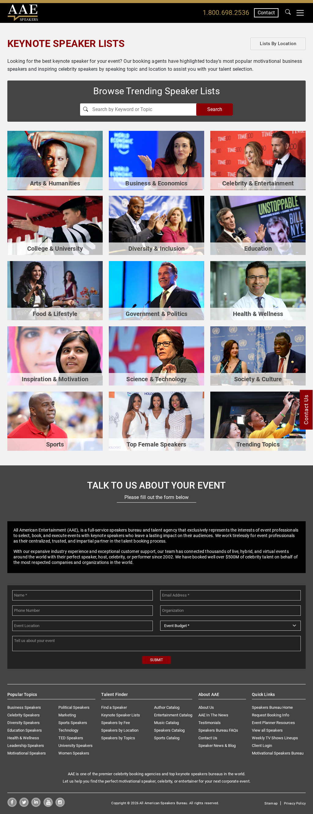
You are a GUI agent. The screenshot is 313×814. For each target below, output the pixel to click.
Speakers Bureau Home (272, 707)
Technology (68, 730)
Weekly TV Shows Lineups (275, 738)
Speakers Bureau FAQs (218, 730)
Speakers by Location (119, 730)
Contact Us (207, 738)
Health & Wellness (23, 738)
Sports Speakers (72, 722)
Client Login (262, 745)
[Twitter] (24, 805)
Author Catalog (166, 707)
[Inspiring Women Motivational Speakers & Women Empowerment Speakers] (156, 421)
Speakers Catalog (169, 730)
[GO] (288, 13)
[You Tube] (48, 805)
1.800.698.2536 (226, 12)
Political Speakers (74, 707)
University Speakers (75, 745)
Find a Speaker (114, 707)
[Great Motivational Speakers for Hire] (55, 356)
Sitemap (271, 803)
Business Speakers (24, 707)
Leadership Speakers (25, 745)
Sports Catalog (166, 738)
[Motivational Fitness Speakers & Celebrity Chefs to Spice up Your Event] (55, 290)
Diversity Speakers (23, 722)
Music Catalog (166, 722)
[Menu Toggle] (300, 12)
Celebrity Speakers (23, 715)
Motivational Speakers (26, 753)
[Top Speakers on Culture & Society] (258, 356)
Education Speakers (24, 730)
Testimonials (209, 722)
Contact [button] (266, 13)
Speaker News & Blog (217, 745)
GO (288, 13)
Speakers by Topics (118, 738)
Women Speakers (73, 753)
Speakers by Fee (115, 722)
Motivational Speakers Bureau (278, 753)
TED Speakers (70, 738)
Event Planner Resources (273, 722)
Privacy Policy (295, 803)
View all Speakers (267, 730)
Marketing (67, 715)
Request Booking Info (270, 715)
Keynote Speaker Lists (120, 715)
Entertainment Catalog (173, 715)
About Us (206, 707)
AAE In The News (213, 715)
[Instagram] (60, 805)
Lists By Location (278, 43)
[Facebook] (12, 805)
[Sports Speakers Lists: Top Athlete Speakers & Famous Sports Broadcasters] (55, 421)
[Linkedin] (36, 805)
